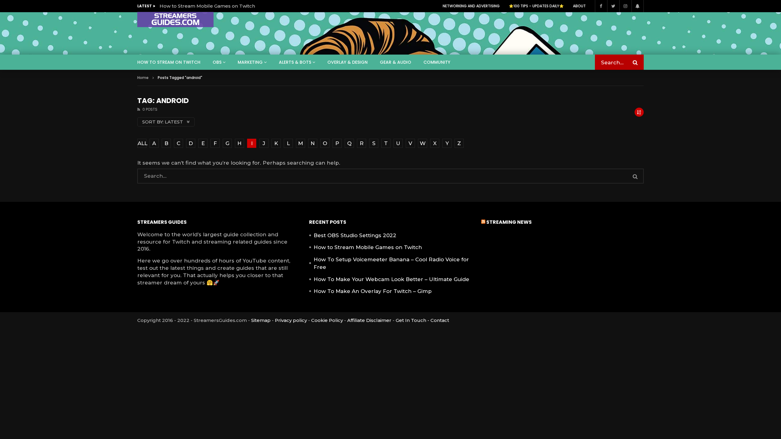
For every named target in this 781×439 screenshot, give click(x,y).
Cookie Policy (327, 320)
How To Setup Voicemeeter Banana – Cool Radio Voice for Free (391, 263)
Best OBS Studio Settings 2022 (355, 235)
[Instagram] (625, 6)
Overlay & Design (347, 62)
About (579, 6)
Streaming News (509, 222)
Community (436, 62)
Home (143, 77)
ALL (142, 143)
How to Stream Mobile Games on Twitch (207, 6)
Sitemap (261, 320)
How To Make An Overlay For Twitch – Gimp (373, 291)
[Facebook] (601, 6)
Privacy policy (291, 320)
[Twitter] (613, 6)
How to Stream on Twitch (168, 62)
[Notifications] (638, 6)
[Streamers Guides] (175, 19)
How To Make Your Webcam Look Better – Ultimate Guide (391, 279)
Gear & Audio (395, 62)
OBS (217, 62)
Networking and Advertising (471, 6)
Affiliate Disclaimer (369, 320)
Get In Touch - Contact (422, 320)
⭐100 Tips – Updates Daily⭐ (536, 6)
